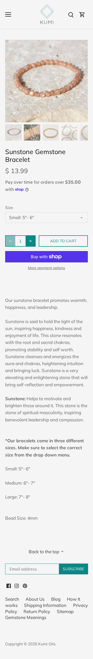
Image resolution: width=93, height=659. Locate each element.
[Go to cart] (82, 14)
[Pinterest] (25, 585)
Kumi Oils (47, 643)
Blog (55, 599)
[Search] (70, 14)
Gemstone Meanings (25, 617)
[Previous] (11, 81)
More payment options (46, 268)
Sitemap (65, 611)
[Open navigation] (8, 14)
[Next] (81, 81)
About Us (35, 599)
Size (9, 207)
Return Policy (37, 611)
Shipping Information (45, 605)
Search (12, 599)
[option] (46, 81)
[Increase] (30, 241)
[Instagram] (16, 585)
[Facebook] (8, 585)
